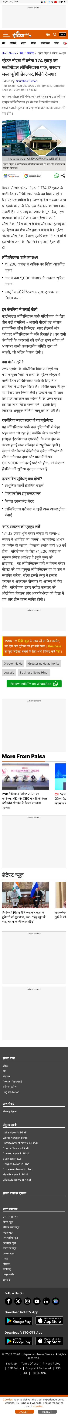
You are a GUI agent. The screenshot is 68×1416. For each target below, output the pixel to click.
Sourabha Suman (26, 81)
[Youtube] (37, 1301)
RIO (24, 1372)
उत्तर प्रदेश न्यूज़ (10, 1216)
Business (55, 646)
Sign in (62, 1)
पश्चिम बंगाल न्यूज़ (11, 1227)
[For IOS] (49, 1341)
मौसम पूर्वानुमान (10, 1111)
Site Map (11, 1363)
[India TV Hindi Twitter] (52, 2)
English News (11, 1092)
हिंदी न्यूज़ (23, 641)
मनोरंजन (45, 43)
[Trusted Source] (32, 176)
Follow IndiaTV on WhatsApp (30, 684)
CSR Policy (14, 1368)
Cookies (8, 1399)
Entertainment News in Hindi (20, 1142)
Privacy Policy (51, 1363)
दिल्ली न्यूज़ (8, 1222)
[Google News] (11, 176)
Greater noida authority (43, 663)
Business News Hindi (34, 672)
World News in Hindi (15, 1137)
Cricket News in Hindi (16, 1153)
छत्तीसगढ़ (7, 1269)
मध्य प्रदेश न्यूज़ (10, 1237)
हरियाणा (6, 1263)
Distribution (39, 1372)
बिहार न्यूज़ (8, 1232)
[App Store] (49, 1320)
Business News (12, 1158)
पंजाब (5, 1258)
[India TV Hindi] (21, 34)
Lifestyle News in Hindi (17, 1179)
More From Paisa (23, 756)
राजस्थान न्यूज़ (9, 1248)
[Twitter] (18, 1301)
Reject (47, 1411)
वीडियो (13, 43)
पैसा (21, 53)
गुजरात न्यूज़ (8, 1253)
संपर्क (5, 1065)
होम (3, 43)
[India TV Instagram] (27, 1301)
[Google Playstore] (19, 1320)
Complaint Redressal (38, 1368)
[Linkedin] (46, 1301)
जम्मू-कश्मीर (8, 1274)
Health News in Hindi (15, 1174)
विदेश (33, 43)
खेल (56, 43)
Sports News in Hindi (16, 1148)
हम (4, 1071)
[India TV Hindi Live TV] (62, 34)
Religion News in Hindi (16, 1163)
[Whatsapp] (56, 175)
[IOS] (42, 2)
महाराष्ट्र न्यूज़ (9, 1242)
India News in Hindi (14, 1132)
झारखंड (6, 1279)
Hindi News (9, 53)
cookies (37, 1406)
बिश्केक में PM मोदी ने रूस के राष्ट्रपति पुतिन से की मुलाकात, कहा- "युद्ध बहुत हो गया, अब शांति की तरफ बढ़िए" (24, 917)
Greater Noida (13, 663)
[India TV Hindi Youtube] (55, 2)
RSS (58, 1368)
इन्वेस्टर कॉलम (9, 1086)
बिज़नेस (30, 53)
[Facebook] (8, 1301)
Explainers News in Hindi (18, 1169)
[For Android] (19, 1341)
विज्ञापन (6, 1076)
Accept (24, 1411)
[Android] (45, 2)
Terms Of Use (29, 1363)
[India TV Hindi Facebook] (49, 2)
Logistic (9, 672)
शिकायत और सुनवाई (12, 1081)
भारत (23, 43)
